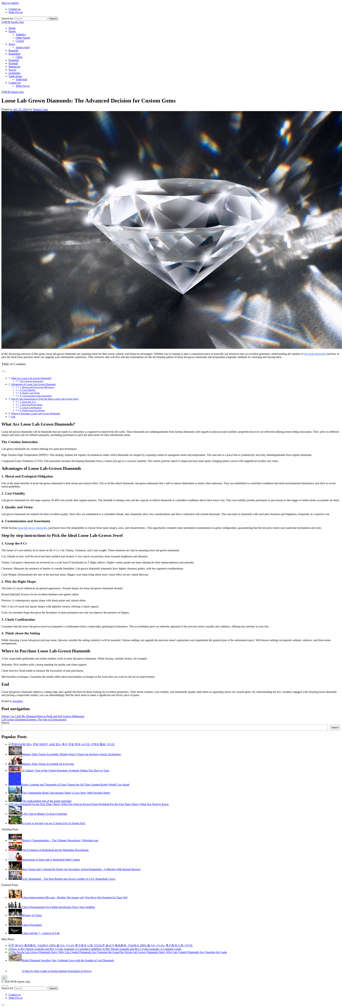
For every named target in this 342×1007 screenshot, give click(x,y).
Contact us (14, 9)
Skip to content (9, 2)
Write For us (15, 12)
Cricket (20, 40)
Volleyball (21, 79)
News (12, 44)
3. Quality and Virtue (30, 393)
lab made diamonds (315, 353)
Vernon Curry (40, 109)
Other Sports (23, 37)
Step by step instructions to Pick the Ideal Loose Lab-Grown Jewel (44, 398)
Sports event (23, 47)
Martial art (14, 66)
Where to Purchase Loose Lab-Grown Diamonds (35, 413)
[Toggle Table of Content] (4, 372)
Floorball (14, 60)
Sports (12, 31)
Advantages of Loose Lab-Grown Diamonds (33, 384)
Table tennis (15, 76)
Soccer (12, 69)
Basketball (14, 53)
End (13, 416)
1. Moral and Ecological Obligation (37, 387)
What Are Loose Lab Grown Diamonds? (31, 378)
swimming (14, 73)
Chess (19, 56)
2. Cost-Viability (28, 390)
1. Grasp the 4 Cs (28, 401)
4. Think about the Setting (32, 410)
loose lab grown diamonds (32, 527)
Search (5, 722)
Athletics (21, 34)
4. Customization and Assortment (36, 395)
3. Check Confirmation (31, 407)
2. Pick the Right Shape (31, 404)
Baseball (13, 50)
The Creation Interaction (31, 381)
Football (13, 63)
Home (12, 28)
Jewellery (17, 701)
